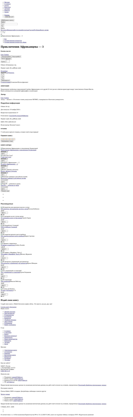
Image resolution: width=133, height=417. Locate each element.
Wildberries (25, 115)
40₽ (2, 153)
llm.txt (6, 344)
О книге (3, 82)
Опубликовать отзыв (7, 141)
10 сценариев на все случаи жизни (11, 218)
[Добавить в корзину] (8, 61)
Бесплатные (25, 30)
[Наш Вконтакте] (5, 410)
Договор (7, 342)
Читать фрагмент (6, 58)
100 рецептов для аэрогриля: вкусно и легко (14, 209)
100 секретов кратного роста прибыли (12, 236)
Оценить (11, 72)
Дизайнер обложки (10, 320)
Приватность (8, 337)
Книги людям (44, 30)
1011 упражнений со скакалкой (10, 272)
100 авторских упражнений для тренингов (14, 263)
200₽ (2, 222)
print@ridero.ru (18, 379)
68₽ (2, 189)
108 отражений (5, 281)
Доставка (7, 360)
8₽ (2, 175)
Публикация (8, 323)
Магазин (7, 2)
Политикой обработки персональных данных (92, 385)
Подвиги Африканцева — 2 (9, 164)
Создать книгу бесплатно (8, 307)
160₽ (2, 231)
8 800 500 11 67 (5, 371)
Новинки (7, 353)
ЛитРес (14, 115)
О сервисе (7, 4)
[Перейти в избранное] (2, 32)
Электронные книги (10, 350)
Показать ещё (5, 191)
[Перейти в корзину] (4, 32)
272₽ (2, 258)
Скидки (31, 30)
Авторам (7, 9)
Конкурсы (7, 7)
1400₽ (3, 249)
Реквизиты (7, 340)
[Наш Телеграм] (5, 411)
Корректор (7, 318)
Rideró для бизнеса (10, 325)
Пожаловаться (5, 80)
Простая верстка (9, 313)
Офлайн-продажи (9, 311)
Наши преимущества (10, 339)
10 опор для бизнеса (7, 290)
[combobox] (66, 24)
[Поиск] (2, 26)
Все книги (4, 30)
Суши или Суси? (6, 157)
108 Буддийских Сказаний (9, 227)
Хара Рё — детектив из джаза (10, 185)
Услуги (6, 5)
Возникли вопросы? (10, 336)
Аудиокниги (8, 352)
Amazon (19, 115)
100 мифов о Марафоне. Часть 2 (10, 254)
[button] (66, 26)
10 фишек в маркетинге (8, 245)
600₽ (2, 267)
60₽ (2, 182)
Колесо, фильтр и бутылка (9, 171)
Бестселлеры (18, 30)
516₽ (2, 240)
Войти (3, 22)
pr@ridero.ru (10, 382)
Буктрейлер (7, 316)
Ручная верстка (9, 315)
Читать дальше (5, 394)
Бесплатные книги (10, 355)
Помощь (7, 15)
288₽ (2, 213)
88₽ (2, 276)
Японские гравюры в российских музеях (13, 178)
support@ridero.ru (17, 377)
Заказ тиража (8, 321)
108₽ (2, 285)
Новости (7, 10)
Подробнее (4, 71)
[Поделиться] (2, 78)
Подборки (37, 30)
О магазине (7, 332)
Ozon (10, 115)
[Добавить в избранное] (2, 75)
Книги (6, 334)
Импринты (10, 30)
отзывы (8, 82)
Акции (6, 12)
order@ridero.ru (22, 380)
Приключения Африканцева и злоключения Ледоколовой (18, 150)
